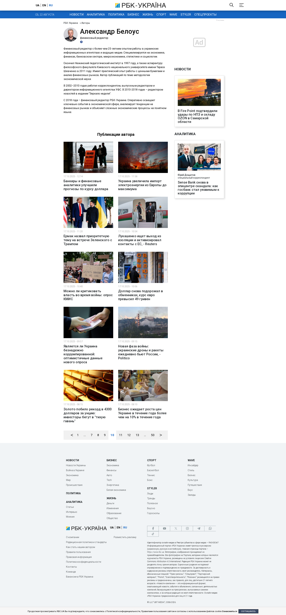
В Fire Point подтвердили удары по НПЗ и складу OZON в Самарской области (197, 116)
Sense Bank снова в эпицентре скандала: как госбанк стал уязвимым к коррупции (198, 188)
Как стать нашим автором (80, 547)
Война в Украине (75, 470)
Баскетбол (153, 470)
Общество (112, 518)
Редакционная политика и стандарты (86, 542)
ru (51, 5)
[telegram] (198, 528)
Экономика (72, 475)
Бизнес (133, 14)
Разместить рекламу (125, 537)
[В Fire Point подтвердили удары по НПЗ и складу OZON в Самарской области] (199, 93)
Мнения (70, 516)
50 (152, 435)
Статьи (70, 507)
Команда (71, 571)
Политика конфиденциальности (83, 561)
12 (129, 435)
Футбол (151, 465)
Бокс (150, 480)
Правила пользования (78, 552)
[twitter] (176, 528)
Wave (173, 14)
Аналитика (96, 14)
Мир (68, 480)
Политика (116, 14)
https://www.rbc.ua (155, 552)
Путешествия (195, 485)
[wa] (210, 528)
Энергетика (113, 485)
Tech (109, 480)
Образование (114, 513)
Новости (77, 14)
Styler (186, 14)
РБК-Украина (71, 23)
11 (120, 435)
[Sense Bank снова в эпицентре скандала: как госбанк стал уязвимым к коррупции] (199, 157)
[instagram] (187, 528)
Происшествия (74, 485)
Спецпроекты (205, 14)
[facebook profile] (81, 41)
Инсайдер (193, 465)
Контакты (71, 566)
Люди (150, 493)
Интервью (71, 512)
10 (112, 435)
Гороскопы (153, 513)
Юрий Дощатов (186, 175)
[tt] (153, 534)
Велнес (191, 475)
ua (37, 5)
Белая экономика (116, 490)
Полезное (152, 503)
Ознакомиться (229, 611)
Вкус (190, 490)
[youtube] (164, 528)
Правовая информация (79, 557)
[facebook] (153, 528)
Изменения (113, 508)
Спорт (161, 14)
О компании (72, 537)
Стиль (191, 470)
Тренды (151, 498)
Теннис (151, 475)
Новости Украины (76, 465)
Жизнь (148, 14)
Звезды (192, 495)
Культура (193, 480)
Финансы (111, 470)
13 (137, 435)
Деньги (110, 503)
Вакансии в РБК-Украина (79, 576)
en (44, 5)
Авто (109, 475)
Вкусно (151, 508)
